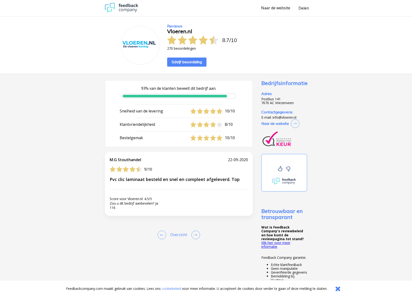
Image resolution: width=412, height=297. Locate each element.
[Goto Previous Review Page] (163, 235)
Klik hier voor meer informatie (275, 244)
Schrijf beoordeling (187, 62)
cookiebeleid (171, 288)
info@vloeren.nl (284, 117)
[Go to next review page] (195, 235)
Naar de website (275, 8)
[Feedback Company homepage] (121, 11)
